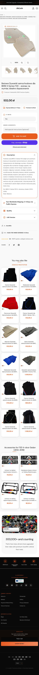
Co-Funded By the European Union (19, 577)
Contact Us (22, 606)
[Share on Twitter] (14, 245)
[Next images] (35, 71)
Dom (1, 15)
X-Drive (8, 114)
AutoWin (10, 668)
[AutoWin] (19, 8)
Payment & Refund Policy (7, 602)
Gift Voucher (4, 623)
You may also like (19, 260)
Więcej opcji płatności (19, 147)
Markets (3, 599)
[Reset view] (28, 63)
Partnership (22, 596)
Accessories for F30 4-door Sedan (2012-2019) (20, 448)
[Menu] (2, 8)
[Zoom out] (11, 63)
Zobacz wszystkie (19, 265)
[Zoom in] (22, 63)
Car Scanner (4, 620)
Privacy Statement (24, 602)
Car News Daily (23, 617)
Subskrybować (19, 643)
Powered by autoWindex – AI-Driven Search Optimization (23, 668)
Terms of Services (5, 606)
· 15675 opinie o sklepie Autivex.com (21, 239)
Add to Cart (21, 136)
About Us (3, 596)
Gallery (21, 599)
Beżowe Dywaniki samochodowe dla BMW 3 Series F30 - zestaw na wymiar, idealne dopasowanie (18, 17)
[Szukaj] (6, 8)
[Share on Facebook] (9, 245)
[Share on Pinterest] (19, 245)
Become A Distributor (25, 620)
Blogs (2, 617)
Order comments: (9, 125)
